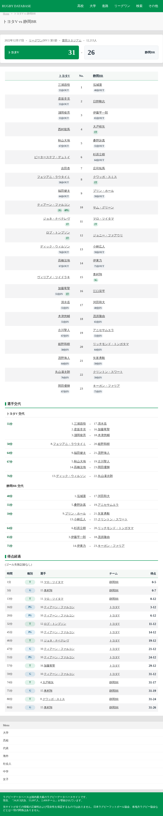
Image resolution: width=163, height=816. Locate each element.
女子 (6, 779)
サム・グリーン (103, 207)
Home (6, 13)
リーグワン (122, 6)
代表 (6, 748)
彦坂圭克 (64, 98)
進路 (105, 6)
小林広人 (99, 246)
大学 (93, 6)
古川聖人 (64, 330)
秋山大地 (64, 140)
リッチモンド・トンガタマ (111, 344)
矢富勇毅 (99, 358)
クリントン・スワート (108, 371)
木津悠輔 (64, 316)
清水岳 (65, 302)
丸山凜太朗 (62, 371)
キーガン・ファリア (106, 385)
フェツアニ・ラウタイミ (53, 176)
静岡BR (98, 75)
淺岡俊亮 (64, 112)
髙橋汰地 (64, 260)
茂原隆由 (99, 316)
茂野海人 (64, 358)
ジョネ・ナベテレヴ (56, 218)
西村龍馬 (64, 129)
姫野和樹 (64, 344)
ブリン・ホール (103, 190)
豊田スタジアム (72, 40)
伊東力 (97, 260)
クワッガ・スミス (105, 176)
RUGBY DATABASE (16, 6)
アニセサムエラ (103, 330)
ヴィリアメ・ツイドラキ (53, 277)
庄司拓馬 (99, 168)
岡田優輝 (64, 385)
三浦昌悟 (64, 84)
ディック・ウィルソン (55, 246)
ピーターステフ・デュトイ (52, 157)
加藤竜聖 (64, 288)
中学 (6, 771)
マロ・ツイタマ (103, 218)
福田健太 (64, 190)
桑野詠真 (99, 140)
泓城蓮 (97, 84)
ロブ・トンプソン (58, 232)
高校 (80, 6)
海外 (6, 756)
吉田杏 (65, 168)
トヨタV (64, 75)
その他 (153, 6)
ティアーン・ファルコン (53, 204)
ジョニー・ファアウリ (108, 235)
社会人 (7, 763)
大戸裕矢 (99, 126)
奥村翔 (97, 274)
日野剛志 (99, 101)
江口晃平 (99, 291)
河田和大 (99, 302)
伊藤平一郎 (100, 112)
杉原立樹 (99, 154)
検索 (139, 6)
